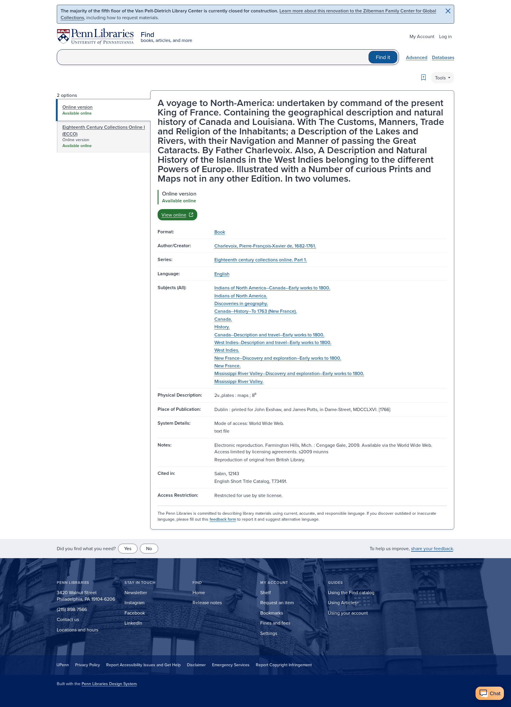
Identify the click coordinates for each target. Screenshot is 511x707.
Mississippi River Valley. (238, 381)
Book (219, 232)
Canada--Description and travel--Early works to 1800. (269, 334)
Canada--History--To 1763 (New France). (255, 311)
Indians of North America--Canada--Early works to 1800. (272, 287)
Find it (383, 57)
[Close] (448, 11)
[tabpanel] (302, 205)
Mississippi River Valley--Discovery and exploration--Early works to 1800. (289, 373)
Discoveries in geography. (241, 303)
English (221, 274)
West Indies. (226, 350)
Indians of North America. (240, 295)
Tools (441, 77)
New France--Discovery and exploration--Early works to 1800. (277, 358)
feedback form (223, 519)
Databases (443, 57)
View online (173, 214)
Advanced (416, 57)
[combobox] (213, 57)
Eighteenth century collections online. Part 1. (260, 259)
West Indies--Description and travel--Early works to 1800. (272, 342)
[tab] (103, 110)
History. (222, 326)
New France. (227, 365)
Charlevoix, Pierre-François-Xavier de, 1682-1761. (265, 245)
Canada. (223, 319)
